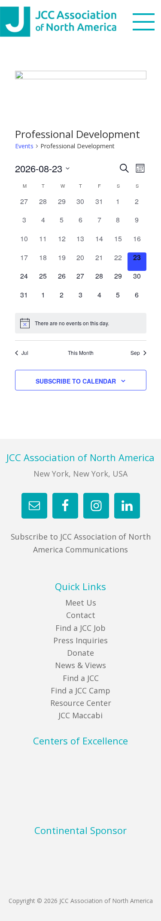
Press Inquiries (80, 640)
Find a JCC (81, 678)
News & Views (80, 665)
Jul (24, 352)
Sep (135, 352)
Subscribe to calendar (76, 381)
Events (24, 146)
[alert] (80, 323)
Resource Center (80, 703)
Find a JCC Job (80, 628)
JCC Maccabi (80, 715)
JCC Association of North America (74, 21)
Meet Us (80, 602)
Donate (80, 653)
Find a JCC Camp (80, 690)
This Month (81, 352)
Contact (80, 615)
